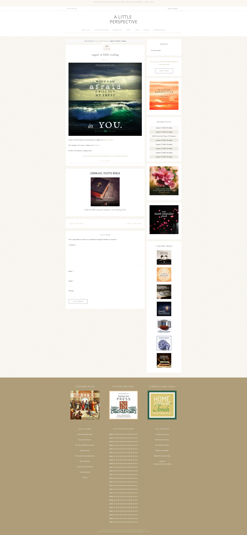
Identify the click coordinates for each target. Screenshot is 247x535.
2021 (111, 452)
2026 (111, 434)
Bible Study (105, 59)
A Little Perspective (123, 19)
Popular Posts (85, 450)
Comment (72, 245)
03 (118, 434)
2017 (111, 467)
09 (131, 438)
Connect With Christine (85, 467)
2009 (111, 496)
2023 (111, 445)
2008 (111, 500)
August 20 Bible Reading (164, 153)
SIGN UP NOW (164, 70)
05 (123, 434)
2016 (111, 471)
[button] (85, 405)
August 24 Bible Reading (164, 132)
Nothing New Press (162, 440)
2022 (111, 449)
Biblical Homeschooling (162, 456)
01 (114, 434)
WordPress (140, 531)
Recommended (85, 472)
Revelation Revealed (162, 445)
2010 (111, 493)
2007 (111, 504)
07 (127, 434)
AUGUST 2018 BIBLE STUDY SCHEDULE (94, 156)
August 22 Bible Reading (164, 144)
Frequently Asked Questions (85, 456)
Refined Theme (115, 531)
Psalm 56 (97, 145)
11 (135, 438)
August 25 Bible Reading (164, 128)
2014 (111, 478)
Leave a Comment (105, 161)
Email (71, 281)
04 (121, 434)
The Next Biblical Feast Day (84, 445)
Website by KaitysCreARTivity (136, 529)
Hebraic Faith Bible (162, 450)
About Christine (85, 461)
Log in (147, 531)
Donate (84, 477)
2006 (111, 507)
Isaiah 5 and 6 (108, 140)
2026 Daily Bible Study (84, 434)
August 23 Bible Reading (164, 140)
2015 (111, 474)
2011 (111, 489)
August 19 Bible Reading (164, 157)
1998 (111, 522)
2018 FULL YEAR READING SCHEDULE (117, 156)
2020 (111, 456)
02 (116, 434)
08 (129, 434)
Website (71, 291)
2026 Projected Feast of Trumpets (164, 136)
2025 (111, 438)
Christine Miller (119, 529)
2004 (111, 515)
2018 (111, 463)
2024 (111, 441)
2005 (111, 511)
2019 (111, 460)
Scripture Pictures (84, 440)
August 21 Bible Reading (164, 148)
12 (137, 438)
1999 (111, 518)
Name (71, 271)
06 (125, 434)
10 (133, 438)
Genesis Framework (129, 531)
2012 (111, 485)
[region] (85, 405)
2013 (111, 482)
